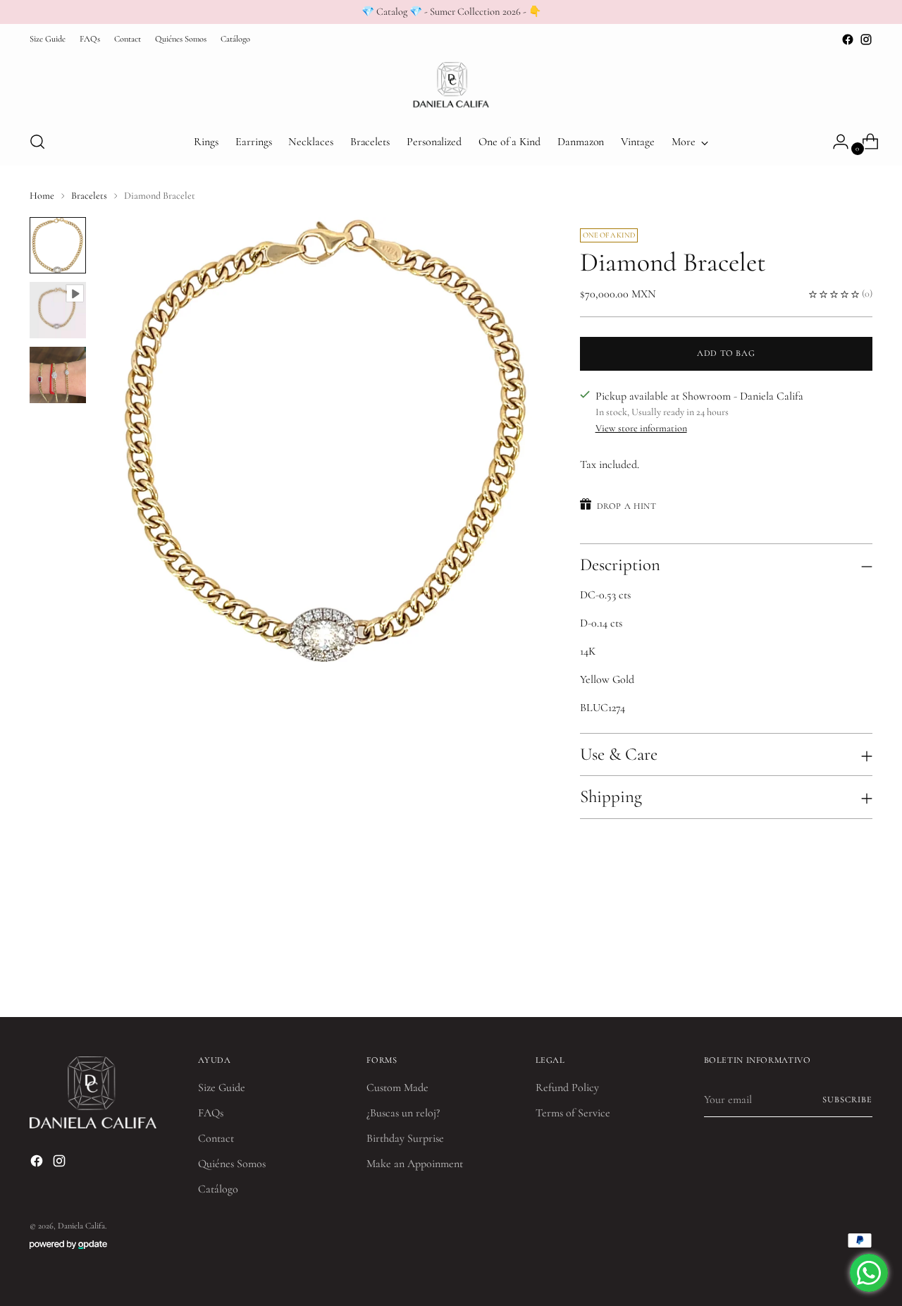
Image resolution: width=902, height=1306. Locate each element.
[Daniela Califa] (451, 83)
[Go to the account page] (835, 142)
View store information (641, 428)
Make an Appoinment (414, 1164)
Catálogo (218, 1189)
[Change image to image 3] (58, 375)
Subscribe (847, 1100)
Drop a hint (627, 506)
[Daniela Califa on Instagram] (866, 39)
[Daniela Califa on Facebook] (847, 39)
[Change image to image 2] (58, 310)
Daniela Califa (81, 1226)
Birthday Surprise (405, 1138)
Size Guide (221, 1087)
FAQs (210, 1113)
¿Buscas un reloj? (403, 1113)
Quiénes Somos (232, 1164)
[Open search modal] (37, 142)
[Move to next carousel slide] (860, 968)
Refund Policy (567, 1087)
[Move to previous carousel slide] (828, 969)
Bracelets (89, 196)
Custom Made (397, 1087)
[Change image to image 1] (58, 245)
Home (42, 196)
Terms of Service (573, 1113)
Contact (216, 1138)
